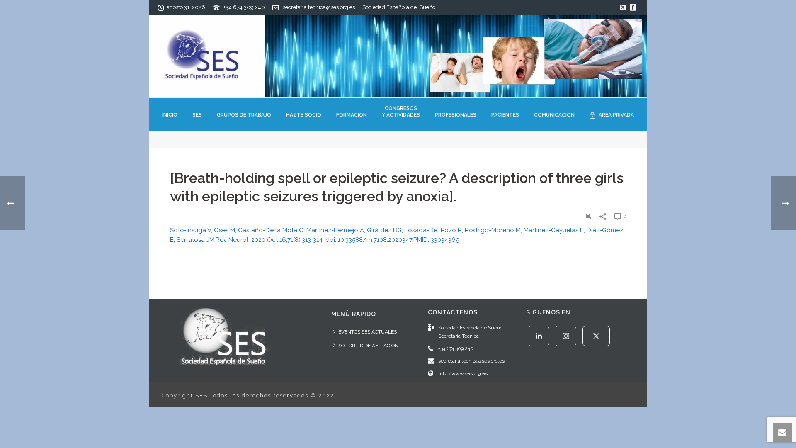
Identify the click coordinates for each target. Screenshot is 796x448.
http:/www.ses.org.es (463, 373)
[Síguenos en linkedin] (539, 336)
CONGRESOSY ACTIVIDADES (401, 111)
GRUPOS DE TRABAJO (244, 115)
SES (197, 115)
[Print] (588, 216)
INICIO (169, 115)
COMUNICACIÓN (554, 115)
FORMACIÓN (351, 115)
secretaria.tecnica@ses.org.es (319, 7)
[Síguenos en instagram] (566, 336)
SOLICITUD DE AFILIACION (368, 345)
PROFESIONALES (455, 115)
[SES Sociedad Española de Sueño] (398, 56)
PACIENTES (505, 115)
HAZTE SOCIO (303, 115)
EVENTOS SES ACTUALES (367, 332)
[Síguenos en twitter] (596, 336)
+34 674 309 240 (244, 7)
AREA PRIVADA (616, 115)
